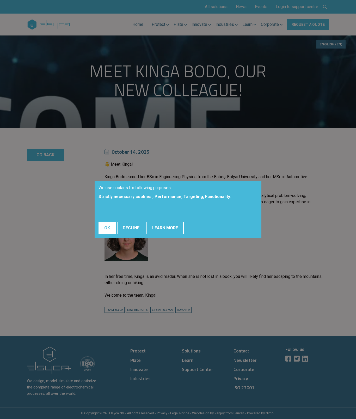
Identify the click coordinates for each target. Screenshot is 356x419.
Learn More (165, 227)
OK (107, 227)
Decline (131, 227)
